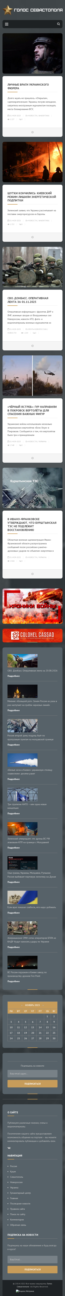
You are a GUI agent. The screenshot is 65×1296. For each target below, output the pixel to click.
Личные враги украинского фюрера (28, 86)
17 (11, 1032)
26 (25, 1038)
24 (11, 1038)
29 (47, 1038)
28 (40, 1038)
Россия (13, 1166)
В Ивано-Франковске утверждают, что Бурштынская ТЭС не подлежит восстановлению (32, 524)
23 (54, 1032)
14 (40, 1027)
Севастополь (16, 1176)
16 (54, 1027)
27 (32, 1038)
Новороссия (16, 1182)
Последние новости (20, 1203)
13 (32, 1027)
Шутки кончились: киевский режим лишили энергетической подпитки (32, 196)
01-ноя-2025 (15, 115)
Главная (14, 1198)
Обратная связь (18, 1224)
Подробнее (14, 675)
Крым (13, 1171)
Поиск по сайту (17, 1214)
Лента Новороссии (37, 329)
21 (40, 1032)
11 (18, 1027)
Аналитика (44, 115)
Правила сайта (17, 1208)
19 (25, 1032)
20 (32, 1032)
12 (25, 1027)
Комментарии (17, 1219)
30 (54, 1038)
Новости (32, 115)
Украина (42, 441)
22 (47, 1032)
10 (11, 1027)
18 (18, 1032)
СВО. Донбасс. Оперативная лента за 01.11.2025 (28, 300)
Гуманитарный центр (20, 1192)
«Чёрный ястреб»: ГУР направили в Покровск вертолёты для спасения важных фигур (32, 410)
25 (18, 1038)
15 (47, 1027)
